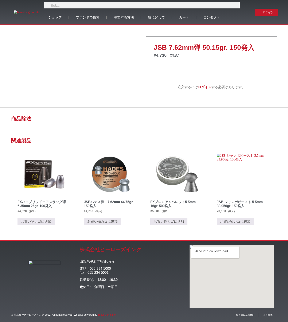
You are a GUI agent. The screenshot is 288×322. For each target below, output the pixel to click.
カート (184, 17)
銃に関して (156, 17)
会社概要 (268, 315)
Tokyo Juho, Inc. (107, 314)
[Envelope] (122, 301)
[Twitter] (94, 301)
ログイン (204, 87)
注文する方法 (124, 17)
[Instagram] (103, 301)
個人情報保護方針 (245, 315)
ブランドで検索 (88, 17)
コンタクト (211, 17)
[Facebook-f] (84, 301)
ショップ (55, 17)
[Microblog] (113, 301)
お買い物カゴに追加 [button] (36, 221)
